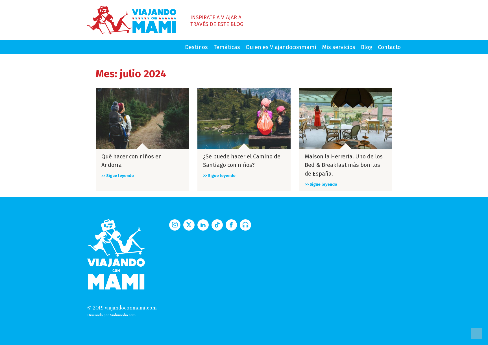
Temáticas (226, 47)
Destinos (196, 47)
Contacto (389, 47)
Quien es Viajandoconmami (281, 47)
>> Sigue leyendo (117, 175)
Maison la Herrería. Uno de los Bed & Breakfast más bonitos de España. (344, 165)
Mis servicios (338, 47)
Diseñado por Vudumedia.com (111, 315)
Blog (366, 47)
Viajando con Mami (131, 20)
